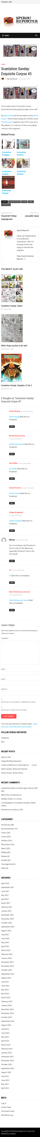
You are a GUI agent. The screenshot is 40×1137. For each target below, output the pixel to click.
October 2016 (6, 922)
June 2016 (5, 938)
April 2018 (5, 883)
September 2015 (7, 974)
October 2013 (6, 1064)
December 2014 (7, 1009)
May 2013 (5, 1084)
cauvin (24, 202)
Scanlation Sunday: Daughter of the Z (16, 385)
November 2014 (7, 1013)
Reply (12, 426)
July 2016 (5, 934)
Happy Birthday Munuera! (11, 761)
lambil (31, 202)
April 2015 (5, 993)
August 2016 (6, 930)
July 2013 (5, 1076)
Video (3, 868)
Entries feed (6, 1107)
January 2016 (6, 958)
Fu (10, 570)
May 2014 (5, 1037)
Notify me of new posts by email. (14, 710)
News (3, 848)
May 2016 (5, 942)
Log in (3, 1103)
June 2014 (5, 1033)
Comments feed (7, 1111)
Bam (14, 1134)
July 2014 (5, 1029)
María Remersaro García (19, 592)
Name (3, 669)
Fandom (4, 840)
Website (4, 689)
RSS (2, 742)
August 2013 (6, 1072)
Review (4, 856)
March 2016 (5, 950)
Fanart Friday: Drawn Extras (12, 773)
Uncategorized (7, 864)
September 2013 (7, 1068)
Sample (4, 860)
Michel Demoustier (17, 435)
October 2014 (6, 1017)
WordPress (5, 1134)
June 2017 (5, 891)
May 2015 (5, 989)
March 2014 (5, 1044)
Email (4, 679)
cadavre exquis (14, 202)
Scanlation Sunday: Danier (12, 306)
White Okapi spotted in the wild (14, 345)
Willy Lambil (8, 115)
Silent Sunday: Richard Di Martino (14, 769)
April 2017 (5, 899)
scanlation (6, 205)
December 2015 (7, 962)
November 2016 (7, 919)
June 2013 (5, 1080)
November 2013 (7, 1060)
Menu (7, 35)
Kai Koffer (13, 463)
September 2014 (7, 1021)
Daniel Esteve (15, 487)
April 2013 (5, 1088)
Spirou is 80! (6, 757)
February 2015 (6, 1001)
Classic (4, 832)
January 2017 (6, 911)
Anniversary (5, 824)
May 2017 (5, 895)
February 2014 (6, 1048)
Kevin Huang (14, 411)
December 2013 (7, 1056)
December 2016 (7, 915)
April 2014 (5, 1041)
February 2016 (6, 954)
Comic (3, 64)
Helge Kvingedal (16, 512)
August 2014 (6, 1025)
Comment (5, 638)
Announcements (7, 828)
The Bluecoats (6, 122)
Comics (19, 799)
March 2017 (5, 903)
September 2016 (7, 926)
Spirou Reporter (12, 79)
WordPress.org (7, 1115)
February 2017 (6, 907)
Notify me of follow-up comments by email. (18, 702)
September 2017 (7, 887)
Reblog (4, 852)
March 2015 (5, 997)
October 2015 (6, 970)
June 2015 (5, 985)
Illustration (5, 844)
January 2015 (6, 1005)
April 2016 (5, 946)
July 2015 (5, 982)
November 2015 (7, 966)
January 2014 (6, 1052)
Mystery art (17, 795)
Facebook (5, 738)
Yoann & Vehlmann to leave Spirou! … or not (18, 765)
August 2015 (6, 978)
